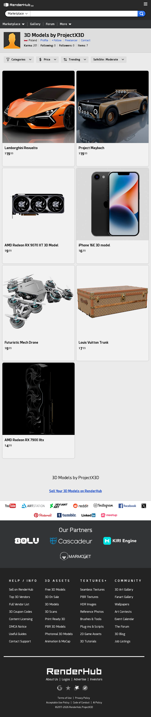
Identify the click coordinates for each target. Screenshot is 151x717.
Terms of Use (64, 698)
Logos (66, 679)
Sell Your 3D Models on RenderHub (75, 491)
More (63, 24)
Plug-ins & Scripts (92, 626)
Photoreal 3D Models (59, 634)
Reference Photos (92, 611)
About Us (52, 679)
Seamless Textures (92, 589)
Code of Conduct (81, 702)
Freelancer (71, 40)
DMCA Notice (18, 626)
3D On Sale (52, 597)
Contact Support (20, 641)
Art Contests (123, 611)
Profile (44, 40)
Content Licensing (21, 619)
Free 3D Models (55, 589)
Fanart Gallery (124, 597)
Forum (50, 24)
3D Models (52, 604)
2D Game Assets (90, 634)
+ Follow (57, 40)
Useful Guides (18, 634)
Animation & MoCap (57, 641)
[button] (145, 4)
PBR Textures (89, 597)
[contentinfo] (19, 14)
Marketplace (11, 24)
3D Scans (51, 611)
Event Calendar (124, 619)
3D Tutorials (88, 641)
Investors (96, 679)
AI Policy (97, 702)
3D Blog (120, 634)
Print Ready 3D (55, 619)
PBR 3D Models (55, 626)
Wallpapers (122, 604)
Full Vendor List (19, 604)
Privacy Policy (82, 698)
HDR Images (88, 604)
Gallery (35, 24)
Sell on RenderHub (21, 589)
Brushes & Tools (90, 619)
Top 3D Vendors (19, 597)
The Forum (122, 626)
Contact (85, 40)
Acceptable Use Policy (57, 702)
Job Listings (122, 641)
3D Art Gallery (124, 589)
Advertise (80, 679)
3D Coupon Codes (20, 611)
